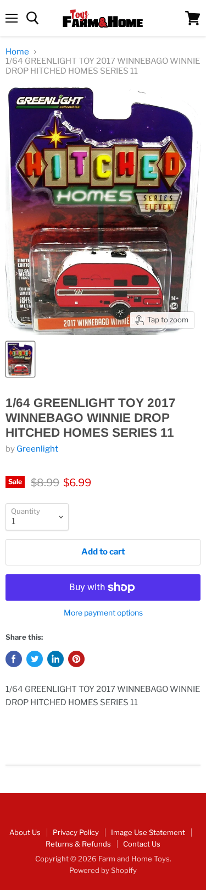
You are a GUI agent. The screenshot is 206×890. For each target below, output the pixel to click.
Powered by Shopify (103, 870)
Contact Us (141, 843)
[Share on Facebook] (13, 659)
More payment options (103, 612)
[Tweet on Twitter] (34, 659)
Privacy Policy (76, 832)
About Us (25, 832)
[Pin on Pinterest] (76, 659)
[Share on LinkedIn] (55, 659)
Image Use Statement (148, 832)
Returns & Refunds (78, 843)
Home (17, 52)
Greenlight (37, 449)
